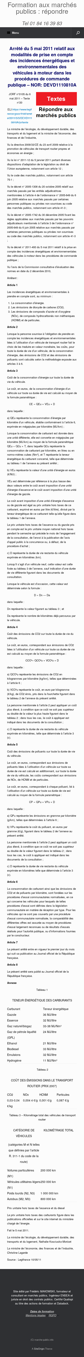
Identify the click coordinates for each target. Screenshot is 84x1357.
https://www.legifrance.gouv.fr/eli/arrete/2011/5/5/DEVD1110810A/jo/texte (19, 115)
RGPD (52, 1315)
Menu (15, 33)
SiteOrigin (39, 1348)
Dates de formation (42, 1311)
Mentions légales (36, 1315)
